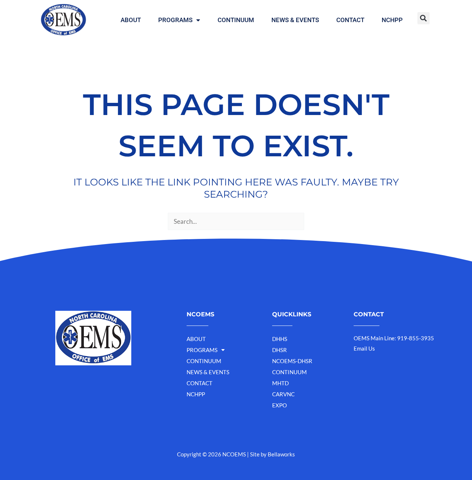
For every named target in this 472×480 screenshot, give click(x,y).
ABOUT (131, 20)
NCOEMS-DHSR (292, 361)
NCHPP (392, 20)
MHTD (280, 383)
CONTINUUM (236, 20)
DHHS (279, 338)
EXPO (279, 405)
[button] (423, 18)
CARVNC (283, 394)
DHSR (279, 350)
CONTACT (350, 20)
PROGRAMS (175, 20)
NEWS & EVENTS (295, 20)
